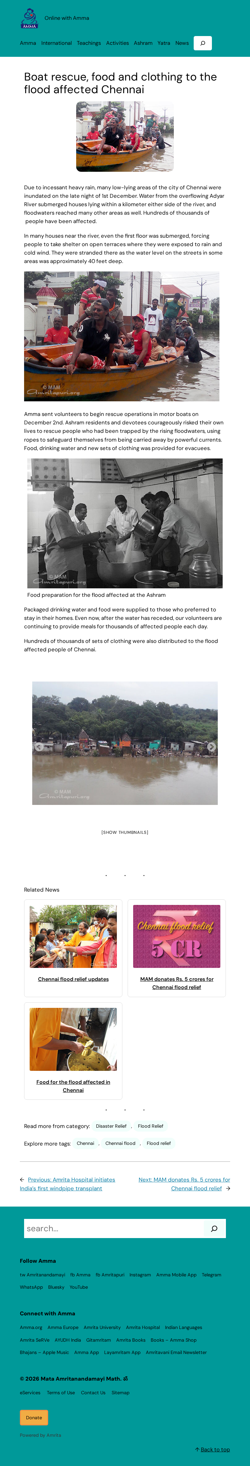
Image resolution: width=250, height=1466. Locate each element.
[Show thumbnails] (125, 832)
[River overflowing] (125, 743)
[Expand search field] (203, 43)
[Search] (214, 1228)
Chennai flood (120, 1143)
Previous (37, 745)
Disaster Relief (111, 1126)
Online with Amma (67, 18)
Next (209, 745)
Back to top (215, 1449)
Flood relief (159, 1143)
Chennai (85, 1143)
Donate (34, 1418)
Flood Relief (150, 1126)
